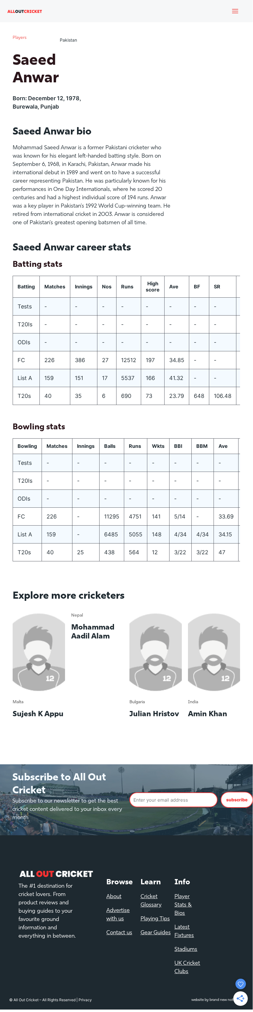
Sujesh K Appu (38, 714)
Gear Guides (156, 933)
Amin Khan (207, 714)
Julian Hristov (154, 714)
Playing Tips (155, 919)
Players (20, 37)
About (113, 897)
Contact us (119, 933)
